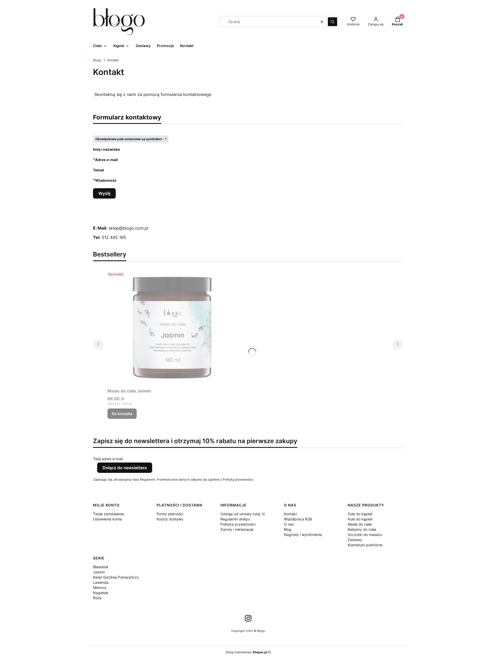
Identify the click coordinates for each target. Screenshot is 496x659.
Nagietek (101, 592)
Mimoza (99, 587)
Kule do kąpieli (360, 519)
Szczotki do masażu (365, 534)
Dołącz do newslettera (125, 467)
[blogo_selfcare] (248, 620)
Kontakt (290, 514)
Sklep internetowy (246, 652)
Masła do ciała (360, 524)
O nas (289, 524)
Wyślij (104, 193)
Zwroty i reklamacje (236, 529)
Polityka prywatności (237, 524)
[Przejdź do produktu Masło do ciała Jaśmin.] (172, 328)
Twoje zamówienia (108, 514)
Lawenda (101, 582)
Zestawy (355, 539)
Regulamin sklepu (235, 519)
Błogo (97, 60)
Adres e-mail (106, 159)
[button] (332, 21)
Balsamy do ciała (362, 529)
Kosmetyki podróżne (365, 545)
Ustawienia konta (107, 519)
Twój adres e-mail (108, 459)
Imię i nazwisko (106, 149)
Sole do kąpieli (360, 514)
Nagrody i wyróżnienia (303, 534)
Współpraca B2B (298, 519)
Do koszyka (122, 413)
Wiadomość (106, 180)
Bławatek (101, 567)
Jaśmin (99, 572)
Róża (97, 598)
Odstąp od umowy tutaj (240, 514)
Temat (98, 170)
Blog (287, 529)
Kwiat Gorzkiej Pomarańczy (116, 577)
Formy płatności (170, 514)
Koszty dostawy (170, 519)
